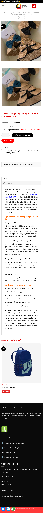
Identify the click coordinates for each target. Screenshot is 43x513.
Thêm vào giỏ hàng (22, 135)
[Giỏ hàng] (34, 6)
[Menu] (3, 6)
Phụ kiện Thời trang (13, 151)
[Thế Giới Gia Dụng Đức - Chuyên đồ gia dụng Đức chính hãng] (21, 6)
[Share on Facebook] (3, 157)
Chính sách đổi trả (10, 452)
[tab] (22, 179)
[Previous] (3, 63)
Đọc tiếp (6, 391)
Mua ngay (8, 140)
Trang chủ (6, 12)
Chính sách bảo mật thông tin (14, 443)
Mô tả (5, 179)
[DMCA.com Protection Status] (5, 429)
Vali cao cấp (16, 12)
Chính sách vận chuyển (12, 448)
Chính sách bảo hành (11, 457)
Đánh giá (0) (7, 183)
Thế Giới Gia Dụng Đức (16, 496)
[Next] (9, 63)
